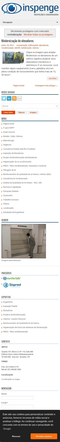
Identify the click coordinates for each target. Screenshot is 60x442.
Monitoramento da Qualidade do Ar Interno (21, 323)
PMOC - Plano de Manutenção (15, 332)
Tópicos (21, 112)
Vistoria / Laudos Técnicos (14, 319)
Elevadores (8, 310)
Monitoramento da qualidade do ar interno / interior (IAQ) (27, 174)
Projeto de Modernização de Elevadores (20, 157)
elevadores (43, 45)
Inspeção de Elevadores (13, 153)
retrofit (17, 48)
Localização (8, 208)
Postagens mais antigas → (46, 85)
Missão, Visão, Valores (12, 136)
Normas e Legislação (12, 187)
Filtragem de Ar (9, 170)
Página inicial (18, 85)
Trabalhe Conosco (11, 200)
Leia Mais (53, 78)
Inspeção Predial (10, 306)
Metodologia (8, 140)
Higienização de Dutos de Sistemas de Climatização (25, 327)
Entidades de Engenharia (13, 212)
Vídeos (6, 204)
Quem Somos (9, 132)
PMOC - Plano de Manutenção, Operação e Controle (24, 166)
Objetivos (7, 145)
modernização (7, 48)
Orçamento (8, 195)
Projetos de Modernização (14, 315)
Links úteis (8, 112)
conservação (21, 45)
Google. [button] (7, 429)
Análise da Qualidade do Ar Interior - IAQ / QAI (22, 183)
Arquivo (33, 112)
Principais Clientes (10, 191)
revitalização (26, 48)
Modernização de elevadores (17, 41)
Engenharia (8, 302)
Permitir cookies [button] (44, 436)
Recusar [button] (16, 436)
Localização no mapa (10, 379)
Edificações (33, 45)
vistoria (35, 48)
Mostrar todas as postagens (38, 34)
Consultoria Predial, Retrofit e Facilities (19, 149)
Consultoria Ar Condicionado (15, 178)
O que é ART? (8, 128)
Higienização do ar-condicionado (17, 162)
